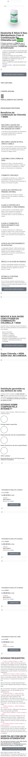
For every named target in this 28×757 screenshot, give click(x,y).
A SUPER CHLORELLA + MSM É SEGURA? (13, 693)
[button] (14, 661)
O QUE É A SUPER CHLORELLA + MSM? (13, 661)
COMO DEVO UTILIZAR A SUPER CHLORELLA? (14, 674)
